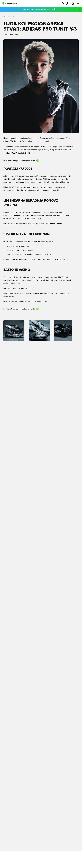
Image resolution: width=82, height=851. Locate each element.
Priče (12, 17)
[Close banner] (80, 9)
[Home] (9, 3)
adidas (33, 176)
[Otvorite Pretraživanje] (63, 3)
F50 (59, 277)
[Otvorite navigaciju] (77, 3)
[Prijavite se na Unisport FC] (67, 3)
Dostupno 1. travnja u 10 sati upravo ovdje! (19, 161)
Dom (5, 17)
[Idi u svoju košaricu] (72, 3)
